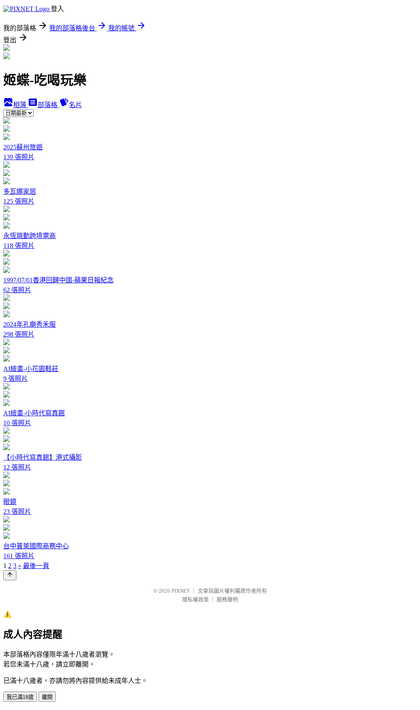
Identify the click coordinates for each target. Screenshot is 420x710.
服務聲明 (227, 599)
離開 (47, 697)
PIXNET (180, 591)
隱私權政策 (195, 599)
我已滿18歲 (20, 697)
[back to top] (9, 575)
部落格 (48, 104)
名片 (75, 104)
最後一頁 (36, 565)
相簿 (20, 104)
